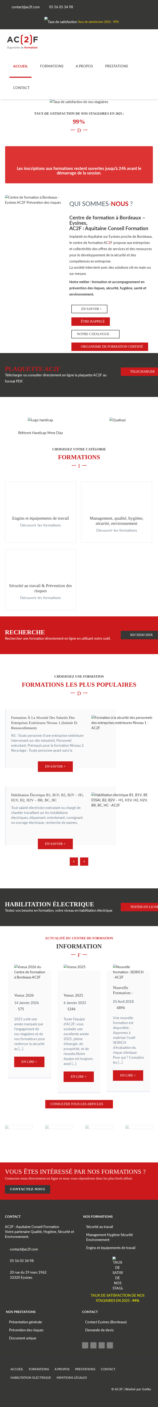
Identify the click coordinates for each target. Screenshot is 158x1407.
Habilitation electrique (30, 1377)
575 (21, 1009)
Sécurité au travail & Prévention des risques (40, 588)
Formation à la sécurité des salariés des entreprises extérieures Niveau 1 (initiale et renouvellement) (44, 723)
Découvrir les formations (40, 525)
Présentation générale (25, 1322)
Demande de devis (99, 1330)
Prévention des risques (26, 1330)
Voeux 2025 (73, 995)
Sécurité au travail (99, 1227)
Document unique (22, 1338)
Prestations (116, 66)
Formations (51, 66)
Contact (21, 88)
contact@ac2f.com (24, 1249)
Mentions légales (72, 1377)
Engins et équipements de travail (40, 518)
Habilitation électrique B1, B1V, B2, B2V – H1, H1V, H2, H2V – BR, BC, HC (47, 797)
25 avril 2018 (123, 1001)
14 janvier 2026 (26, 1003)
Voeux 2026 (24, 995)
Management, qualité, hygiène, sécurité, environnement (116, 521)
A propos (84, 66)
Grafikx (146, 1389)
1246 (71, 1009)
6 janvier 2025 (75, 1003)
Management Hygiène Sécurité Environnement (109, 1237)
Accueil (20, 66)
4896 (121, 1008)
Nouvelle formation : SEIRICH (123, 991)
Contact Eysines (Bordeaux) (106, 1322)
